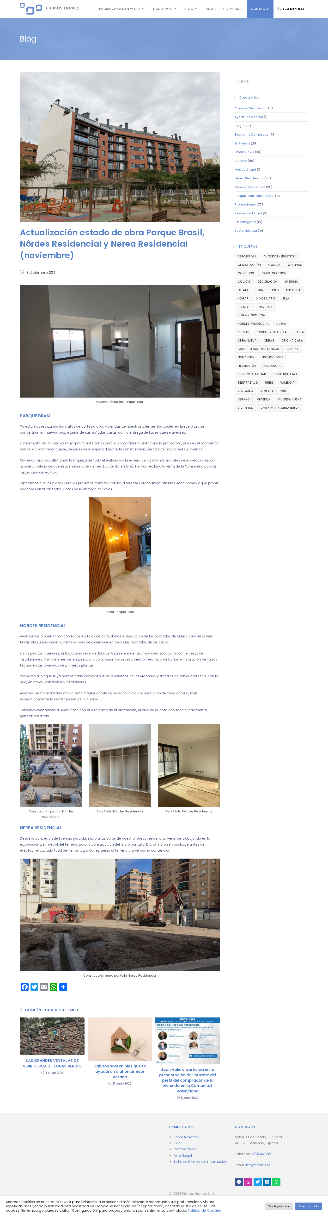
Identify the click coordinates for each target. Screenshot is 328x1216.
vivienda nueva (290, 399)
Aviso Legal (183, 1155)
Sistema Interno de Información (200, 1161)
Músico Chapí (245, 169)
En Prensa (242, 143)
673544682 (261, 1154)
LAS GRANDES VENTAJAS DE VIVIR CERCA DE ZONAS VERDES (52, 1063)
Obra (300, 332)
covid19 (244, 282)
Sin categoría (245, 222)
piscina (293, 349)
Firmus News (244, 152)
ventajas (245, 391)
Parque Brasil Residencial (254, 195)
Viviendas (245, 408)
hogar (243, 298)
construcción (273, 273)
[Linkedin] (267, 1182)
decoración (268, 282)
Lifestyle (241, 160)
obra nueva (247, 340)
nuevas (243, 332)
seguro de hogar (252, 374)
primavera (246, 357)
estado (243, 290)
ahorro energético (280, 256)
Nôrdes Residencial (272, 332)
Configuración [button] (279, 1206)
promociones (272, 357)
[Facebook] (239, 1182)
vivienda (263, 399)
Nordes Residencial (250, 187)
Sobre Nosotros (186, 1137)
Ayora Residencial (249, 117)
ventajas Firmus (273, 391)
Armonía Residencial (251, 108)
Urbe (269, 382)
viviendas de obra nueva (280, 408)
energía (291, 282)
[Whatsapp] (276, 1182)
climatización (249, 265)
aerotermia (247, 256)
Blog (238, 126)
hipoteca (293, 290)
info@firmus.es (258, 1165)
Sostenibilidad (246, 230)
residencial (272, 366)
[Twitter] (258, 1182)
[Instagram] (248, 1182)
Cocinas (295, 265)
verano (243, 399)
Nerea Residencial (249, 178)
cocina (274, 265)
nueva (281, 324)
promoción (247, 366)
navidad (265, 307)
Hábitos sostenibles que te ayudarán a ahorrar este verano (120, 1072)
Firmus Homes (268, 290)
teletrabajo (248, 382)
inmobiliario (266, 298)
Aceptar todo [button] (308, 1206)
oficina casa (292, 340)
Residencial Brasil (248, 213)
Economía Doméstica (251, 134)
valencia (287, 382)
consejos (246, 273)
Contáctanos (185, 1149)
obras (269, 340)
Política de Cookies (204, 1210)
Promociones (245, 204)
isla (286, 298)
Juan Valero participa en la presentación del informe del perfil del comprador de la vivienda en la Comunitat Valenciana (187, 1080)
